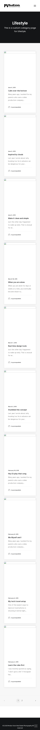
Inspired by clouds (15, 154)
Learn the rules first (16, 665)
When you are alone (16, 282)
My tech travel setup (17, 601)
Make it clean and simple (18, 218)
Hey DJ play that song (17, 473)
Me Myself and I (14, 537)
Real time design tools (17, 346)
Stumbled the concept (17, 409)
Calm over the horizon (17, 90)
